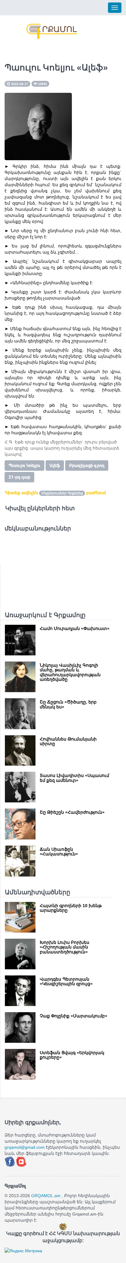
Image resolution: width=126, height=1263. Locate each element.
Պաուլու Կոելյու (24, 465)
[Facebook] (10, 1161)
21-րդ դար (19, 477)
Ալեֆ (55, 465)
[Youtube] (21, 1161)
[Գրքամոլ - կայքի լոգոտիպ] (52, 31)
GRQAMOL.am (46, 1195)
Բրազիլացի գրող (86, 465)
